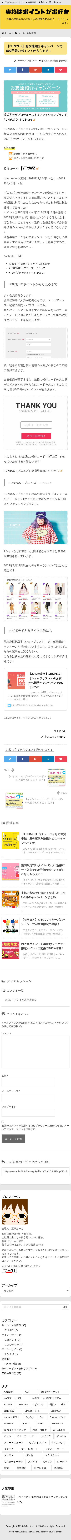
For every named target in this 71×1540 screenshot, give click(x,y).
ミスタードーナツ (13, 1461)
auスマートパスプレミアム (46, 1398)
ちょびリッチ (13, 1344)
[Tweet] (10, 70)
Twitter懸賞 (12, 1363)
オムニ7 (46, 1436)
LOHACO (56, 1410)
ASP (27, 1391)
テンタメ (11, 1354)
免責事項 (32, 2)
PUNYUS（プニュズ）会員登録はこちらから (31, 471)
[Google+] (35, 70)
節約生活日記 (11, 1373)
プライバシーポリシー (14, 2)
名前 (5, 1075)
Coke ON (23, 1404)
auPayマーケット (50, 1391)
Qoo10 (25, 1423)
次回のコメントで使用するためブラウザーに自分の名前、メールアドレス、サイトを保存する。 (35, 1127)
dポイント (38, 1404)
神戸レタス (40, 1468)
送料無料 (59, 1468)
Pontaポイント (57, 1417)
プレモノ (9, 1455)
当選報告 (21, 1468)
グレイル (61, 1436)
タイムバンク (58, 1442)
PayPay (30, 1417)
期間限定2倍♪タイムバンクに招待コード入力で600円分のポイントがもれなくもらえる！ (43, 869)
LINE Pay (9, 1410)
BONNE (8, 1404)
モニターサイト (12, 1349)
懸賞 (6, 1358)
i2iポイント (12, 1339)
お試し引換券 (39, 1429)
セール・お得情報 (49, 60)
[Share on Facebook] (23, 70)
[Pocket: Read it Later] (61, 70)
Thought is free (54, 1531)
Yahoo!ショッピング (15, 1429)
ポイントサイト (12, 1334)
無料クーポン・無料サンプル (19, 1368)
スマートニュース (13, 1442)
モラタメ (47, 1461)
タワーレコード (29, 1448)
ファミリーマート (54, 1448)
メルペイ (33, 1461)
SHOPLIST (57, 1423)
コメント (6, 1033)
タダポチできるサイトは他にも (27, 272)
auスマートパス (12, 1398)
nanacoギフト (12, 1417)
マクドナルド (52, 1455)
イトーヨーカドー (26, 1436)
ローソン (62, 1461)
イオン (7, 1436)
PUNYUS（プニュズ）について (27, 268)
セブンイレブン (37, 1442)
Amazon (8, 1391)
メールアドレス (11, 1091)
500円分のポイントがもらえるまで (29, 263)
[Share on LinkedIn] (48, 70)
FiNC (63, 1404)
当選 (6, 1468)
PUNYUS (61, 730)
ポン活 (29, 1455)
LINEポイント (32, 1410)
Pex (41, 1417)
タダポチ (63, 60)
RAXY (41, 1423)
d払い (52, 1404)
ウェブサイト (9, 1106)
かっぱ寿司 (59, 1429)
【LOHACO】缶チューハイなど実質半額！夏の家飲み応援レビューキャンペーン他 (43, 838)
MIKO (62, 736)
